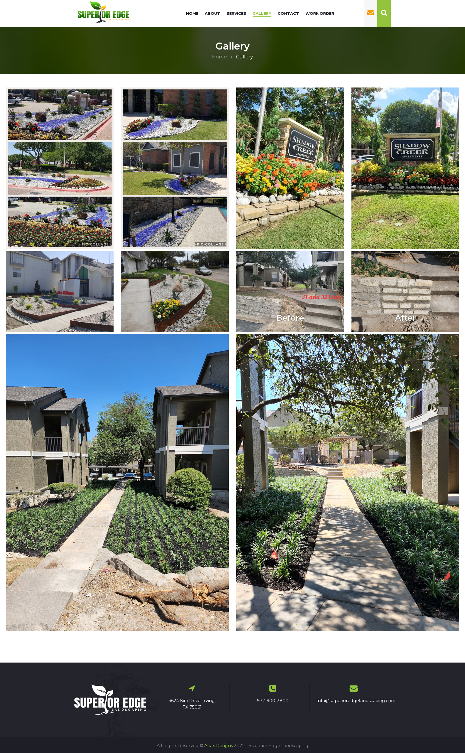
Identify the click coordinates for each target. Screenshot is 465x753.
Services (236, 13)
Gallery (262, 13)
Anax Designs (218, 745)
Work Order (319, 13)
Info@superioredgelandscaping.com (355, 700)
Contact (288, 13)
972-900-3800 (272, 700)
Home (192, 13)
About (212, 13)
